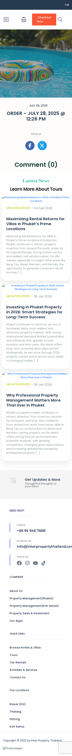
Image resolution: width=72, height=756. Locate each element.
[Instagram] (27, 563)
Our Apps (16, 621)
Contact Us (18, 677)
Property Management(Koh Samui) (34, 606)
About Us (16, 591)
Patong (15, 719)
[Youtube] (35, 563)
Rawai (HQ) (18, 704)
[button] (23, 19)
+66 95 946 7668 (31, 531)
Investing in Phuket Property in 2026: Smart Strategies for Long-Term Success (34, 312)
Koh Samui (17, 726)
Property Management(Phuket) (31, 598)
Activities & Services (23, 670)
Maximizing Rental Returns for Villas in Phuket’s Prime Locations (35, 223)
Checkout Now (44, 19)
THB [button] (67, 5)
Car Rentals (18, 662)
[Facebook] (19, 563)
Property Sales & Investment (29, 613)
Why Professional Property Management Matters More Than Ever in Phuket (33, 400)
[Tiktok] (43, 563)
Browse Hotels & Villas (25, 647)
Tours (14, 655)
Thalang (15, 712)
